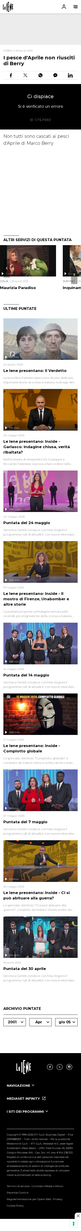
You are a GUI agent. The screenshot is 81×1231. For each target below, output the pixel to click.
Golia (4, 281)
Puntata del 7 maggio (25, 822)
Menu (75, 6)
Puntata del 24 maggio (26, 522)
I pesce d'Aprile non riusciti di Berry (39, 61)
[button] (40, 6)
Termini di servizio (18, 1186)
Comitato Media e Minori (47, 1186)
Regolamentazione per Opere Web (29, 1199)
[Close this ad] (78, 1216)
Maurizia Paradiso (18, 287)
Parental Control (17, 1192)
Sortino (69, 281)
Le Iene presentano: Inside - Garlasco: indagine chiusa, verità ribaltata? (36, 446)
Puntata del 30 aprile (24, 968)
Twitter (59, 1067)
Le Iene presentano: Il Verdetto (35, 370)
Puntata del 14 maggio (26, 675)
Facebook (50, 1067)
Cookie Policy (15, 1205)
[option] (40, 1089)
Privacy (57, 1199)
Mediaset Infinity (24, 1099)
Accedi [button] (64, 6)
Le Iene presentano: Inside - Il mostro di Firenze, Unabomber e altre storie (36, 599)
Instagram (69, 1067)
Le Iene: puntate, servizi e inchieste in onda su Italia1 (8, 7)
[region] (40, 29)
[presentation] (7, 268)
